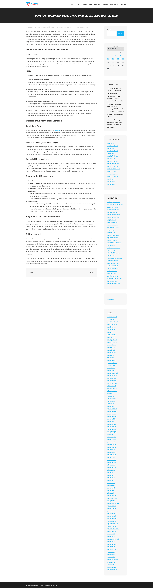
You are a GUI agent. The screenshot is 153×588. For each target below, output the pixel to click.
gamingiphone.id (112, 360)
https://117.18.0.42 (112, 156)
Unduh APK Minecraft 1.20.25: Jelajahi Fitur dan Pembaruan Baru (114, 91)
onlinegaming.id (112, 391)
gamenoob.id (111, 541)
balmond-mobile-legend (83, 27)
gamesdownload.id (113, 539)
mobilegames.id (112, 340)
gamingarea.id (111, 424)
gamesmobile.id (112, 342)
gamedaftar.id (111, 554)
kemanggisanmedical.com (115, 258)
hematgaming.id (112, 452)
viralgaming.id (111, 526)
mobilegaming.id (112, 383)
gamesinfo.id (111, 337)
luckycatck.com (111, 220)
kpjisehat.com (111, 250)
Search (109, 30)
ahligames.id (111, 465)
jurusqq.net (110, 153)
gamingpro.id (111, 511)
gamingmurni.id (112, 411)
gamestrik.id (110, 355)
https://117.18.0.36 (112, 146)
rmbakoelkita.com (112, 222)
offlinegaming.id (112, 388)
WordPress (54, 585)
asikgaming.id (111, 437)
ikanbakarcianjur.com (113, 248)
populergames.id (112, 544)
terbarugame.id (111, 398)
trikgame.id (110, 319)
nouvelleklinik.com (112, 263)
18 (110, 62)
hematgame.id (111, 495)
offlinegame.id (111, 386)
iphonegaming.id (112, 380)
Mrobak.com (110, 230)
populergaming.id (112, 523)
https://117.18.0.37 (112, 171)
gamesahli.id (111, 449)
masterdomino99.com (113, 169)
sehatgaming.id (111, 521)
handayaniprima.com (113, 214)
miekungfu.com (111, 232)
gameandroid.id (112, 324)
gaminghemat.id (112, 409)
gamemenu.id (111, 477)
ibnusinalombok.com (113, 276)
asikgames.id (111, 470)
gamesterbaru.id (112, 347)
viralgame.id (110, 564)
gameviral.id (110, 552)
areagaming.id (111, 434)
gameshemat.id (111, 462)
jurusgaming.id (111, 429)
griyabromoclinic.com (113, 283)
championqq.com (112, 174)
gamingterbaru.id (112, 375)
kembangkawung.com (114, 243)
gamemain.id (111, 472)
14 (118, 59)
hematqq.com (111, 179)
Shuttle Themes (38, 585)
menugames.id (111, 460)
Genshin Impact (59, 27)
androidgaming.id (112, 322)
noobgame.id (111, 562)
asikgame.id (110, 493)
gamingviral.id (111, 508)
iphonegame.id (111, 378)
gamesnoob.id (111, 531)
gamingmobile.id (112, 363)
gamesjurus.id (111, 444)
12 (113, 59)
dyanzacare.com (112, 281)
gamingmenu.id (112, 416)
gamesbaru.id (111, 536)
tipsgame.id (110, 403)
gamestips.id (111, 350)
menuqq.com (111, 184)
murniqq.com (111, 181)
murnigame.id (111, 483)
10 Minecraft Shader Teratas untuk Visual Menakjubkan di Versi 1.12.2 (115, 98)
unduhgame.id (111, 567)
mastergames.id (112, 498)
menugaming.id (112, 432)
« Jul (114, 72)
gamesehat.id (111, 557)
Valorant (71, 27)
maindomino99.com (113, 163)
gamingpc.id (110, 370)
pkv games (110, 299)
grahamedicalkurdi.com (114, 278)
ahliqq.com (110, 148)
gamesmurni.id (111, 442)
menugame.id (111, 501)
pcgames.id (110, 396)
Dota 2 (52, 27)
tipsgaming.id (111, 365)
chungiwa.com (111, 245)
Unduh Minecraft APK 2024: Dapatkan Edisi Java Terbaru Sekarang (115, 114)
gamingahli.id (111, 421)
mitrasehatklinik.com (113, 253)
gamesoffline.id (111, 345)
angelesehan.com (112, 225)
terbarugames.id (112, 401)
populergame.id (112, 569)
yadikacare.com (112, 271)
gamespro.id (111, 534)
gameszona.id (111, 455)
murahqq (57, 130)
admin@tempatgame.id (40, 27)
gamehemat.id (111, 467)
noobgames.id (111, 549)
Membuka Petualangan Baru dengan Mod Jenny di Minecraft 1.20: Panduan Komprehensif (114, 123)
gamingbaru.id (111, 506)
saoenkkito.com (112, 212)
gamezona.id (111, 480)
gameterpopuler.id (112, 559)
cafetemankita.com (113, 235)
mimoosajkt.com (112, 240)
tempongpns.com (112, 207)
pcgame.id (110, 393)
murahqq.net (111, 158)
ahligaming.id (111, 457)
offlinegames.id (111, 335)
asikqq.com (110, 143)
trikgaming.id (111, 368)
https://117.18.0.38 (112, 166)
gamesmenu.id (111, 439)
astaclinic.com (111, 273)
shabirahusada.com (113, 268)
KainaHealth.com (112, 266)
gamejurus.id (111, 475)
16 (123, 59)
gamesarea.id (111, 485)
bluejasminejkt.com (113, 227)
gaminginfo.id (111, 406)
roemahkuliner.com (113, 209)
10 (108, 59)
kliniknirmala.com (112, 260)
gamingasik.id (111, 419)
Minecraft (65, 27)
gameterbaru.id (111, 352)
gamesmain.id (111, 447)
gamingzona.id (111, 426)
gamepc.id (110, 332)
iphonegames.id (112, 329)
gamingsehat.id (111, 516)
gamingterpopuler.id (113, 529)
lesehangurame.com (113, 202)
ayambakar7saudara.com (115, 204)
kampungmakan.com (113, 217)
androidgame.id (112, 317)
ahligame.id (110, 490)
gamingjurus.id (111, 414)
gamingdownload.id (113, 503)
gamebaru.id (111, 546)
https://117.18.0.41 (112, 161)
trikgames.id (110, 357)
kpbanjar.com (111, 255)
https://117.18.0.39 (112, 151)
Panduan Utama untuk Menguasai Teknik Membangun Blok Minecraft (115, 106)
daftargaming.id (112, 518)
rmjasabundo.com (112, 237)
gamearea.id (111, 488)
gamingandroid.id (112, 373)
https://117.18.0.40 (112, 176)
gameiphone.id (111, 327)
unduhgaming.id (112, 513)
